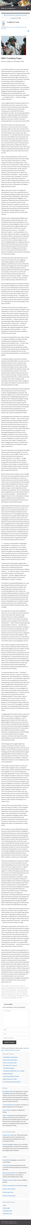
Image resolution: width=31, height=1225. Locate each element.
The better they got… (9, 1068)
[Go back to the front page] (15, 3)
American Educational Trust (10, 1173)
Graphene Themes (13, 1223)
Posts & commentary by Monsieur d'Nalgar (15, 1185)
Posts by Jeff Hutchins (9, 1189)
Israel (2, 28)
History (22, 27)
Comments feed (7, 1211)
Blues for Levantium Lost (8, 8)
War (5, 28)
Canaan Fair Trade (8, 1135)
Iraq (26, 27)
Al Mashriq (6, 1165)
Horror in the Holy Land (9, 1062)
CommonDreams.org (9, 1104)
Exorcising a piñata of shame (11, 1076)
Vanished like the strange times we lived (16, 15)
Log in (4, 1205)
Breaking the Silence (8, 1091)
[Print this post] (28, 31)
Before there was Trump (10, 1079)
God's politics (6, 1110)
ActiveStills (6, 1160)
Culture (12, 27)
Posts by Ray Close (8, 1192)
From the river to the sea (10, 1065)
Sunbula (5, 1144)
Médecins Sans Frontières (10, 1180)
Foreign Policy (18, 27)
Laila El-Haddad (7, 1115)
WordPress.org (7, 1213)
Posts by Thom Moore (9, 1195)
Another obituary (8, 1073)
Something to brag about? (10, 1057)
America (8, 27)
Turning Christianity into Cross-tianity (13, 1071)
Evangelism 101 (15, 18)
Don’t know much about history (12, 1081)
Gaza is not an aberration (10, 1060)
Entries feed (6, 1208)
